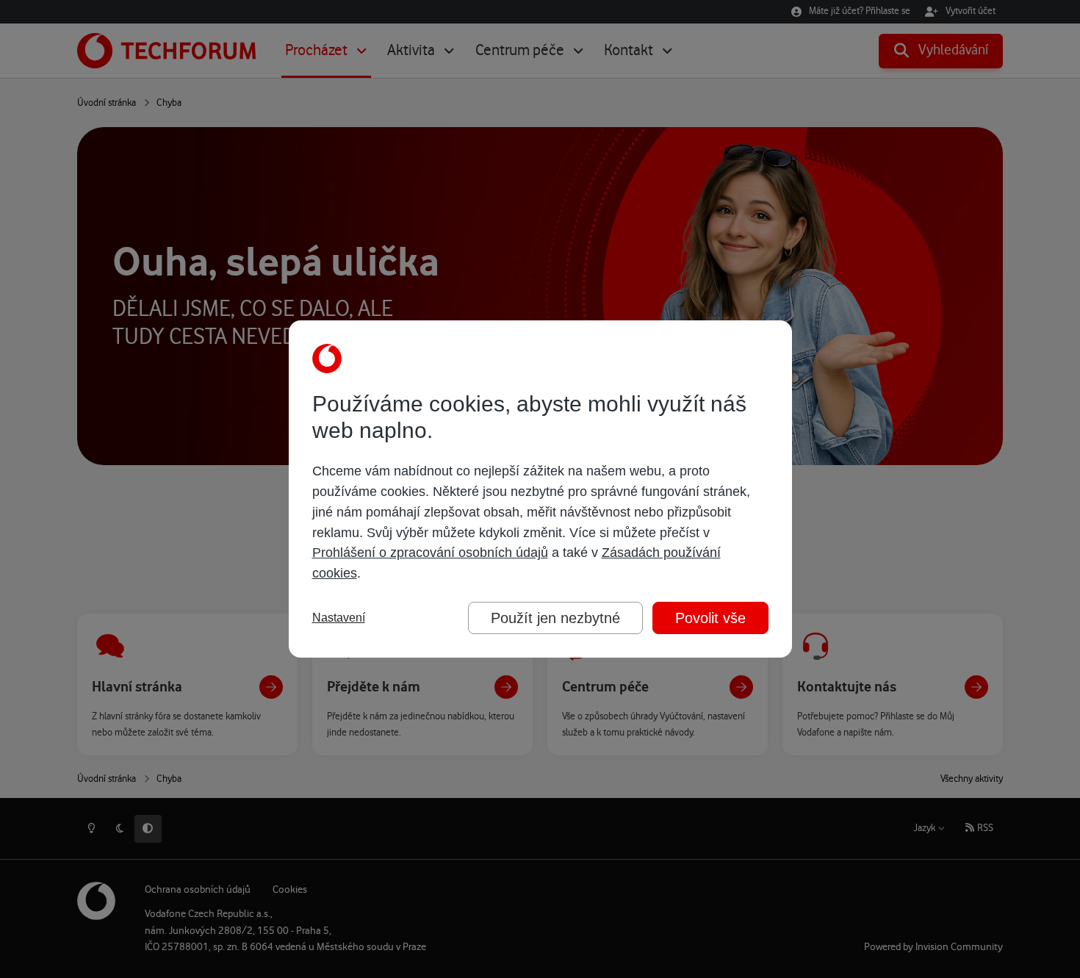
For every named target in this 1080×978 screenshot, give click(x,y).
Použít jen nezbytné (555, 618)
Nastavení (338, 617)
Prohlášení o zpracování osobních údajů (430, 552)
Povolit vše (710, 618)
